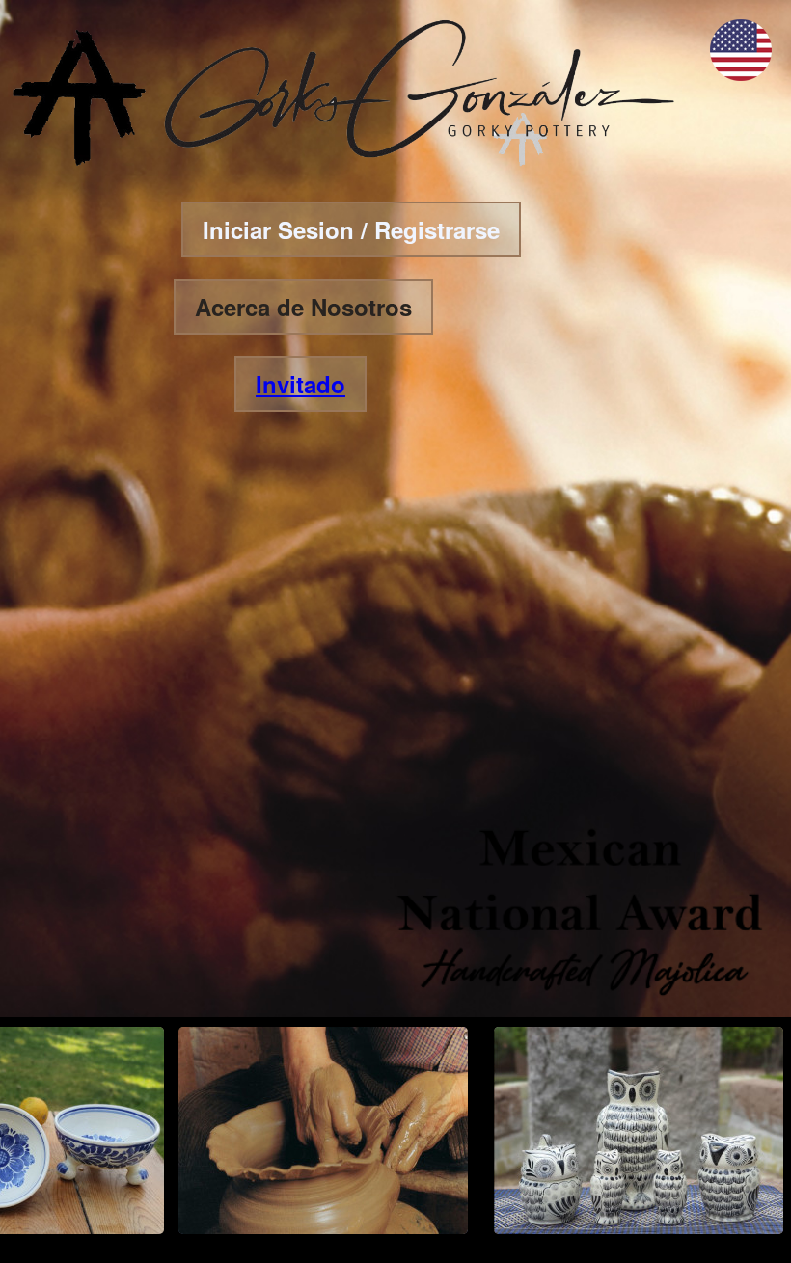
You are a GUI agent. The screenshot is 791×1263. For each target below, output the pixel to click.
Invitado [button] (300, 383)
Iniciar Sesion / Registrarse (351, 229)
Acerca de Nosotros (303, 306)
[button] (741, 75)
